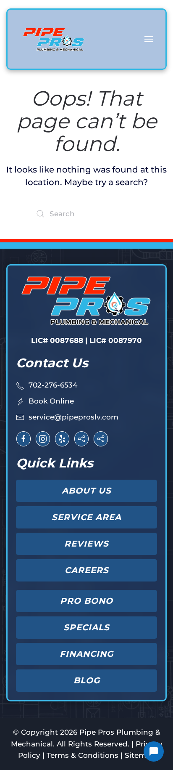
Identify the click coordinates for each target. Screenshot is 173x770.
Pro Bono (86, 601)
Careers (87, 570)
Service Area (86, 517)
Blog (86, 680)
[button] (148, 39)
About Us (86, 491)
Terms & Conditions (82, 755)
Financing (86, 654)
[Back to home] (53, 39)
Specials (86, 627)
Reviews (86, 544)
